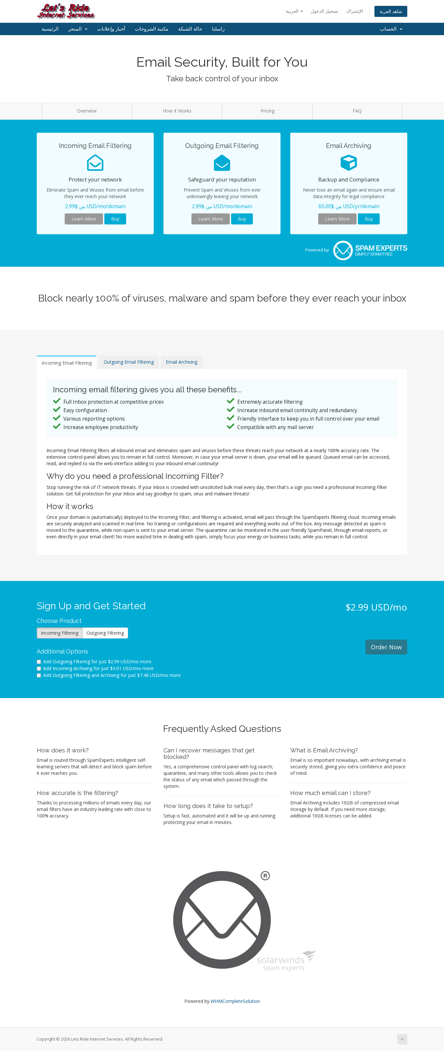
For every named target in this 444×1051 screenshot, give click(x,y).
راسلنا (218, 29)
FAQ (357, 111)
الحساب (389, 29)
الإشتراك (354, 11)
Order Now (386, 647)
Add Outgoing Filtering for (97, 661)
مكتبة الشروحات (151, 29)
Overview (87, 111)
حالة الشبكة (190, 29)
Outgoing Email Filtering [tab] (129, 362)
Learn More (84, 219)
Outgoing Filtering (105, 633)
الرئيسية (50, 29)
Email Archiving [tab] (181, 362)
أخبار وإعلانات (111, 29)
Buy (115, 219)
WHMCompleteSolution (235, 1001)
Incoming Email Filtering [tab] (67, 363)
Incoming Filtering (59, 633)
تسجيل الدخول (324, 11)
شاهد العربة (391, 11)
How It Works (177, 111)
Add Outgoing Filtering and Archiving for (112, 675)
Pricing (267, 111)
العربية (293, 11)
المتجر (76, 29)
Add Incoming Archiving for (98, 668)
